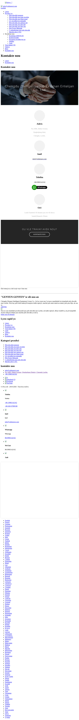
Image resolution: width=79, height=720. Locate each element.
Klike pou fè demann (8, 314)
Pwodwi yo (8, 13)
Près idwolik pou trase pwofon (19, 17)
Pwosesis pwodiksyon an (17, 39)
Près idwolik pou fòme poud (18, 19)
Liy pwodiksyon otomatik (17, 21)
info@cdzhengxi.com (10, 6)
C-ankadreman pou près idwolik (19, 30)
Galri (10, 43)
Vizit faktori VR (10, 45)
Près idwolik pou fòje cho (17, 26)
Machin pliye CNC (15, 32)
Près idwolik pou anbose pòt (18, 23)
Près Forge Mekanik (15, 28)
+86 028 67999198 (11, 406)
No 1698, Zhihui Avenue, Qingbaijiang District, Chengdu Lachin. (26, 372)
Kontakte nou (9, 50)
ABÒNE (4, 307)
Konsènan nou (9, 327)
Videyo (7, 47)
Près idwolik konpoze (16, 15)
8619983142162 (10, 438)
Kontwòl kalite (14, 37)
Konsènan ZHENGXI (16, 36)
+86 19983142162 (11, 374)
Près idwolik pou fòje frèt (17, 24)
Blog (6, 49)
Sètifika (11, 41)
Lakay (7, 11)
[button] (39, 234)
